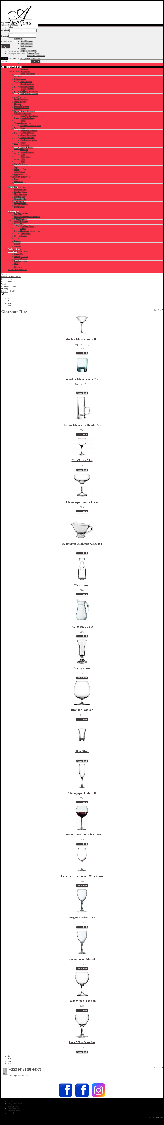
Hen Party (18, 267)
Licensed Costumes (21, 107)
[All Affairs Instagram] (98, 1097)
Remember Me (6, 41)
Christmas (18, 82)
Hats (16, 143)
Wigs (16, 128)
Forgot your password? (16, 51)
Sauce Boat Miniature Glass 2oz (82, 543)
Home (14, 58)
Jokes (16, 159)
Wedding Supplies (21, 256)
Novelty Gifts (19, 154)
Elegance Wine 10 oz (82, 917)
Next (10, 303)
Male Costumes (20, 97)
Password (5, 36)
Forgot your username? (16, 53)
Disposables (19, 236)
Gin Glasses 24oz (82, 460)
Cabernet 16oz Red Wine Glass (82, 834)
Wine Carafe (82, 585)
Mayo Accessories (21, 174)
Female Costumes (21, 92)
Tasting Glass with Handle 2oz (82, 424)
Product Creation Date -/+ (11, 277)
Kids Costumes (20, 87)
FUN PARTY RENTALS (17, 269)
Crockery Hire (19, 197)
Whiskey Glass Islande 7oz (82, 379)
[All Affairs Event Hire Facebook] (65, 1097)
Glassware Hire (20, 203)
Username (5, 31)
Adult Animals (19, 138)
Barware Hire (19, 218)
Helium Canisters (20, 262)
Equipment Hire (20, 182)
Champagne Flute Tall (82, 793)
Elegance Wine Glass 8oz (82, 959)
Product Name (6, 279)
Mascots (17, 113)
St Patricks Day (20, 169)
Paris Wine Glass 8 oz (82, 1000)
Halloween (18, 77)
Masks (16, 133)
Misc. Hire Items (20, 192)
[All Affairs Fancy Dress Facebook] (82, 1097)
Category (4, 284)
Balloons (17, 246)
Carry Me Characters (22, 164)
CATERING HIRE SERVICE (19, 177)
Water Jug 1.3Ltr (82, 626)
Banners (17, 241)
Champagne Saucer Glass (82, 502)
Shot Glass (82, 751)
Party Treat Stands (21, 251)
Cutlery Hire (19, 208)
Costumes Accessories (22, 123)
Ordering (4, 289)
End (9, 306)
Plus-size (17, 102)
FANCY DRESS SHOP (17, 72)
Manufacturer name (8, 286)
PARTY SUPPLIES (15, 221)
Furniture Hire (19, 187)
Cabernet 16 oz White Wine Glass (82, 876)
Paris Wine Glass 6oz (82, 1042)
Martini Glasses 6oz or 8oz (82, 339)
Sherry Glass (82, 668)
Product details (82, 353)
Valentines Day (20, 226)
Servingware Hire (21, 213)
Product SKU (6, 281)
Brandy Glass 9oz (82, 709)
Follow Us (12, 27)
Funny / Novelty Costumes (24, 118)
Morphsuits (18, 149)
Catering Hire (23, 58)
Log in (13, 23)
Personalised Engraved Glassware (27, 231)
